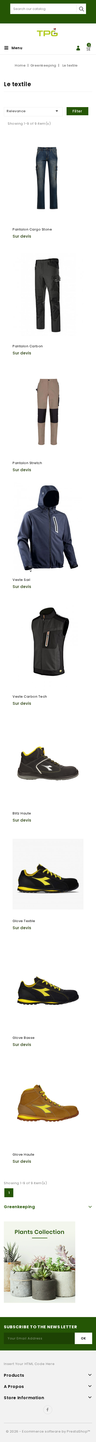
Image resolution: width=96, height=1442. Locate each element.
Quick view (19, 149)
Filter (77, 111)
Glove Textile (24, 920)
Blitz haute (22, 813)
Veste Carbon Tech (30, 696)
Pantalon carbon (28, 346)
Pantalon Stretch (27, 463)
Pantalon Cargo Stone (32, 229)
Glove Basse (24, 1037)
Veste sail (21, 579)
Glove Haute (24, 1154)
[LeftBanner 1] (39, 1262)
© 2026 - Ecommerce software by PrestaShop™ (48, 1431)
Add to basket (19, 159)
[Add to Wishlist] (19, 139)
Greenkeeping (19, 1207)
